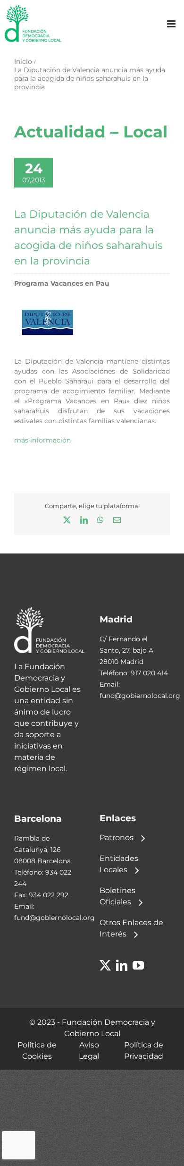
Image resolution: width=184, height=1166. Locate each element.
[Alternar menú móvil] (172, 24)
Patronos (117, 837)
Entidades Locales (119, 864)
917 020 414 (149, 673)
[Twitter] (105, 965)
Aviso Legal (89, 1050)
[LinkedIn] (121, 965)
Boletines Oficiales (117, 896)
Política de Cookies (37, 1050)
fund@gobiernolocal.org (140, 695)
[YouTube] (138, 965)
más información (42, 440)
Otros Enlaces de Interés (131, 928)
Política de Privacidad (143, 1050)
